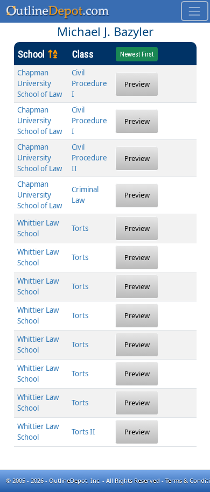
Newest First (136, 54)
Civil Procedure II (89, 157)
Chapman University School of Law (39, 83)
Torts (80, 228)
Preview (137, 84)
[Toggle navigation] (194, 11)
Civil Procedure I (89, 83)
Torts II (83, 432)
